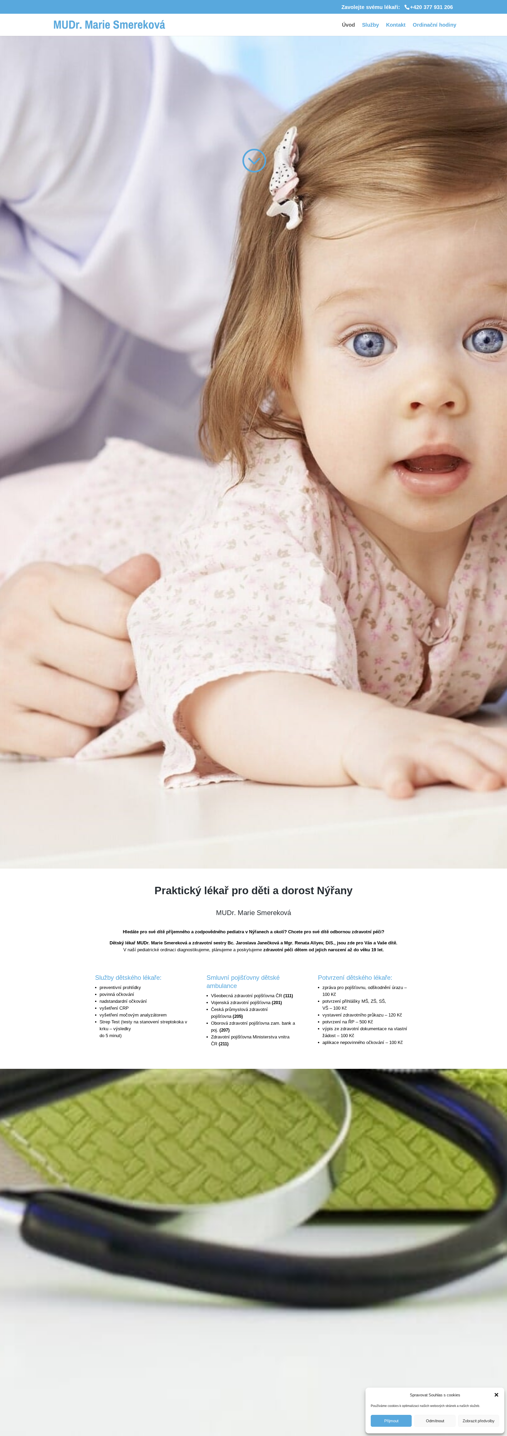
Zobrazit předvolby (479, 1421)
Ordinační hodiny (434, 25)
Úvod (348, 25)
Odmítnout (435, 1421)
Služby (370, 25)
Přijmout (391, 1421)
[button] (496, 1394)
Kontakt (396, 25)
